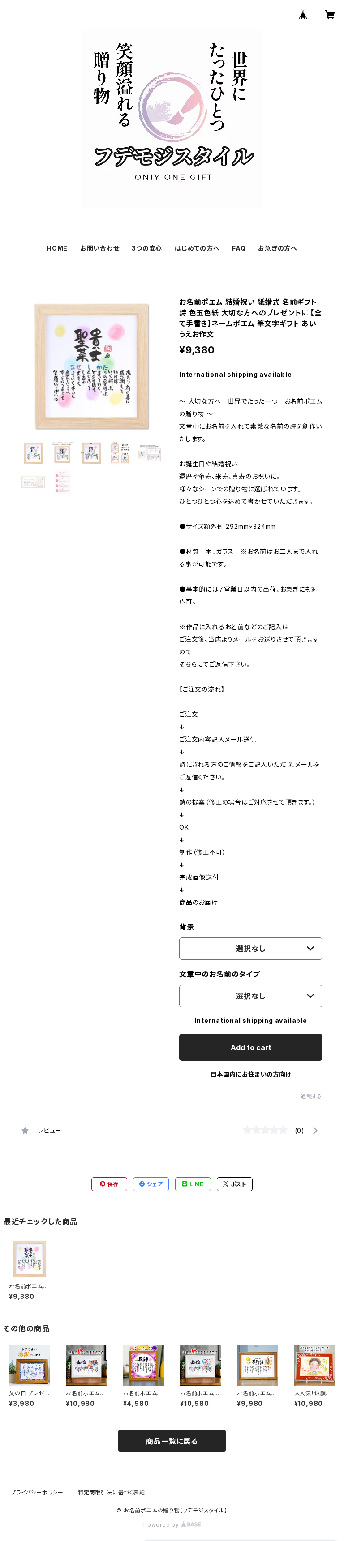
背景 (186, 926)
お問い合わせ (100, 248)
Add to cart (251, 1047)
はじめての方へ (197, 248)
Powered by (162, 1524)
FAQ (238, 248)
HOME (57, 248)
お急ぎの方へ (277, 248)
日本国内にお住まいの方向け (251, 1074)
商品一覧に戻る (172, 1441)
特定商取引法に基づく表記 (111, 1492)
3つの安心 (147, 248)
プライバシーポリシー (37, 1492)
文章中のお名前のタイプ (219, 974)
